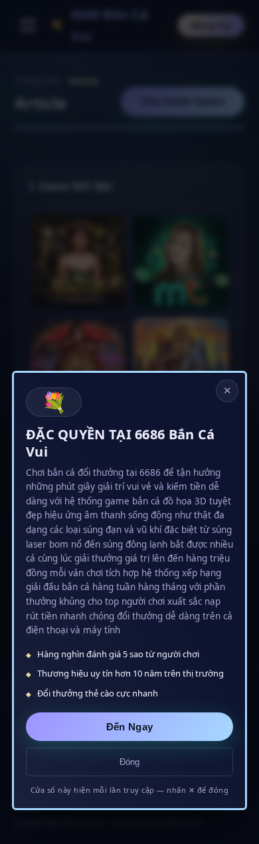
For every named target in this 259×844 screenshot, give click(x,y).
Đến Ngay (129, 726)
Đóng (129, 762)
